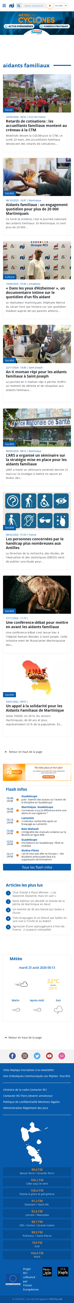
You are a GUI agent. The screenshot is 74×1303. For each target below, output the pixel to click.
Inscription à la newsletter (37, 1070)
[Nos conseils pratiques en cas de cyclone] (54, 26)
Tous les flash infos (37, 867)
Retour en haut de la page (25, 752)
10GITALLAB (55, 1299)
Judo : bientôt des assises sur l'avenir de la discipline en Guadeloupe (43, 801)
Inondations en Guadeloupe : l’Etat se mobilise (42, 844)
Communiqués (33, 1076)
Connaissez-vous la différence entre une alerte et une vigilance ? (43, 812)
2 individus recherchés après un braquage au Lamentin (39, 822)
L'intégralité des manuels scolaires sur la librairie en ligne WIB (43, 833)
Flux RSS (65, 1076)
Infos (6, 1070)
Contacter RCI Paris (15, 1096)
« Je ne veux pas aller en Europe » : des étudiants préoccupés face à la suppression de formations (42, 856)
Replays (15, 1070)
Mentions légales (49, 1102)
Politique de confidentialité (20, 1102)
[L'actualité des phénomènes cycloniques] (19, 26)
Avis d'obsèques (13, 1076)
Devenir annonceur (40, 1096)
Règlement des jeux (35, 1108)
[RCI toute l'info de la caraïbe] (12, 5)
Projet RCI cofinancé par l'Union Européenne (28, 1279)
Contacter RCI (38, 1089)
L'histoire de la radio (16, 1089)
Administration (12, 1108)
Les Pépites (51, 1076)
